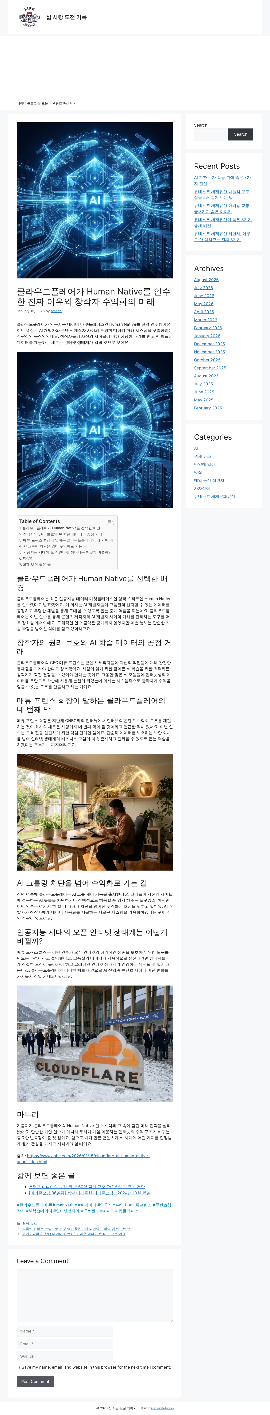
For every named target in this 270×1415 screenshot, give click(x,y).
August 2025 (206, 376)
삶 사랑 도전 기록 (66, 17)
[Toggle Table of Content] (108, 521)
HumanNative (64, 1205)
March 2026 (205, 319)
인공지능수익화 (114, 1205)
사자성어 (202, 488)
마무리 (28, 558)
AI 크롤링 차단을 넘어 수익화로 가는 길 (55, 546)
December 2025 (209, 344)
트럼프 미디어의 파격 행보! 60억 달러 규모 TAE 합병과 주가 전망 (87, 1186)
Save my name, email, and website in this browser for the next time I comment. (96, 1367)
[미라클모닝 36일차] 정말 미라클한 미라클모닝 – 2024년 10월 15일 (90, 1193)
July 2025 (203, 384)
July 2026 (203, 287)
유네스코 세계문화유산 (214, 496)
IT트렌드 (91, 1210)
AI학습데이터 (40, 1210)
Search (200, 125)
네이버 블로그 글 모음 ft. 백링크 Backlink (46, 103)
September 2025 (210, 368)
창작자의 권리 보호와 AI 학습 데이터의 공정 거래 (62, 534)
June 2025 (204, 392)
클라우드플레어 (33, 1205)
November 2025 (209, 352)
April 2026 (204, 311)
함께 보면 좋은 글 (37, 564)
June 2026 (204, 295)
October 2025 (207, 360)
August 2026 (206, 279)
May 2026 (203, 303)
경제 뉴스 (29, 1223)
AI (196, 448)
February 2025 (208, 408)
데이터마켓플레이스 (121, 1210)
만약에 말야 (204, 464)
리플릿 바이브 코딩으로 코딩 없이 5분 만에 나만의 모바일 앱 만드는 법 (76, 1229)
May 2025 (203, 400)
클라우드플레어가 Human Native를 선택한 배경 (61, 528)
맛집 (198, 472)
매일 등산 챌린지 (209, 480)
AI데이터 (88, 1205)
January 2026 (207, 335)
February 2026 (208, 327)
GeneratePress (162, 1408)
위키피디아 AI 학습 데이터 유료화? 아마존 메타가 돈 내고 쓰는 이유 (74, 1234)
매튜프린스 (142, 1205)
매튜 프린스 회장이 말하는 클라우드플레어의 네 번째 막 (68, 540)
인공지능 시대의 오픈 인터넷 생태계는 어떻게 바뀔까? (66, 552)
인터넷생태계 (68, 1210)
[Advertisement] (135, 65)
